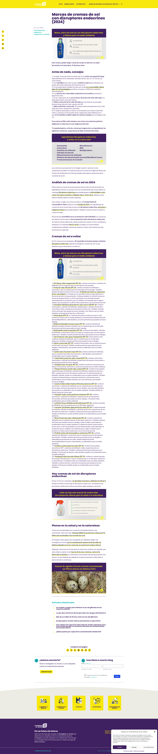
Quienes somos (109, 731)
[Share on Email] (3, 44)
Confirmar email (107, 669)
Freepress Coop (111, 750)
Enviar (117, 676)
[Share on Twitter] (3, 36)
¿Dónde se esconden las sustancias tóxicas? (103, 4)
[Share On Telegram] (78, 650)
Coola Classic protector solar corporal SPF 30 (70, 358)
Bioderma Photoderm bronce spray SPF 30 (69, 324)
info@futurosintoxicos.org (43, 751)
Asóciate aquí (46, 672)
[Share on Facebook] (3, 31)
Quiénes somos (69, 4)
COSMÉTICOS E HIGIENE (42, 34)
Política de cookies (128, 751)
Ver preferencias (149, 747)
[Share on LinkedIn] (3, 48)
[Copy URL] (89, 650)
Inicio (61, 4)
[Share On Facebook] (67, 650)
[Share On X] (71, 650)
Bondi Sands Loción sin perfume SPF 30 (67, 330)
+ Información (80, 4)
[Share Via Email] (85, 650)
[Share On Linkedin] (82, 650)
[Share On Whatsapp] (75, 650)
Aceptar (119, 747)
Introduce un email (86, 669)
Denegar (134, 747)
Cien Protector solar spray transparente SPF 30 (70, 337)
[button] (155, 732)
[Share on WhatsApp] (3, 40)
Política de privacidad (138, 751)
